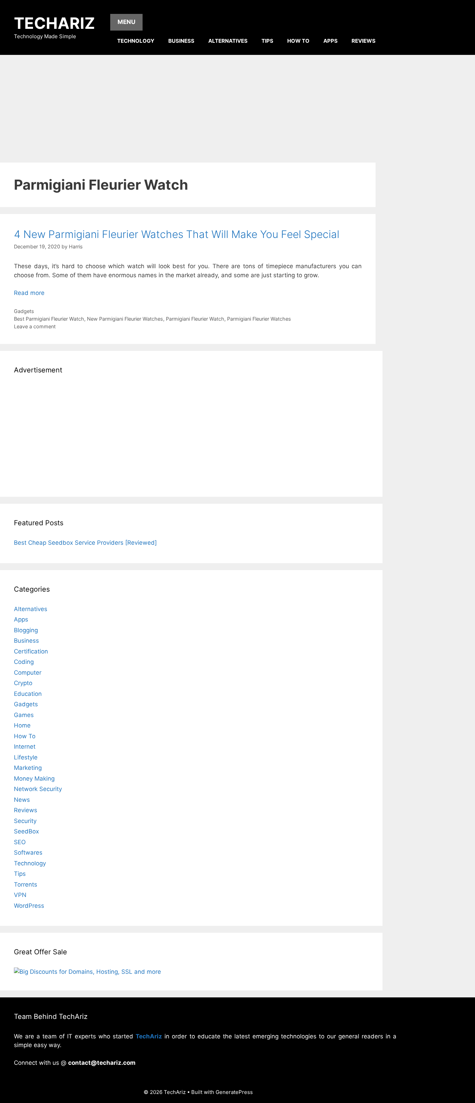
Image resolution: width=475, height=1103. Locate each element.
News (22, 799)
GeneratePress (234, 1092)
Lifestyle (26, 757)
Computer (27, 672)
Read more (29, 292)
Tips (267, 41)
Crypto (23, 683)
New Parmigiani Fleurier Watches (125, 319)
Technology (135, 41)
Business (181, 41)
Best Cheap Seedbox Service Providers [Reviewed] (85, 542)
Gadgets (24, 311)
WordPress (29, 905)
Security (25, 820)
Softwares (28, 852)
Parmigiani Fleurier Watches (259, 319)
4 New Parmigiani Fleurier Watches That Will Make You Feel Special (176, 234)
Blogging (26, 630)
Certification (31, 651)
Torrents (25, 884)
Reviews (364, 41)
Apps (330, 41)
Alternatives (228, 41)
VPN (20, 894)
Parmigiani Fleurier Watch (195, 319)
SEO (20, 842)
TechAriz (54, 23)
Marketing (28, 767)
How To (298, 41)
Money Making (34, 778)
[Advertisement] (237, 107)
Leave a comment (35, 326)
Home (22, 725)
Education (28, 693)
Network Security (38, 788)
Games (24, 714)
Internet (24, 746)
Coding (24, 661)
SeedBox (26, 831)
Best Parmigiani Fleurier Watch (49, 319)
